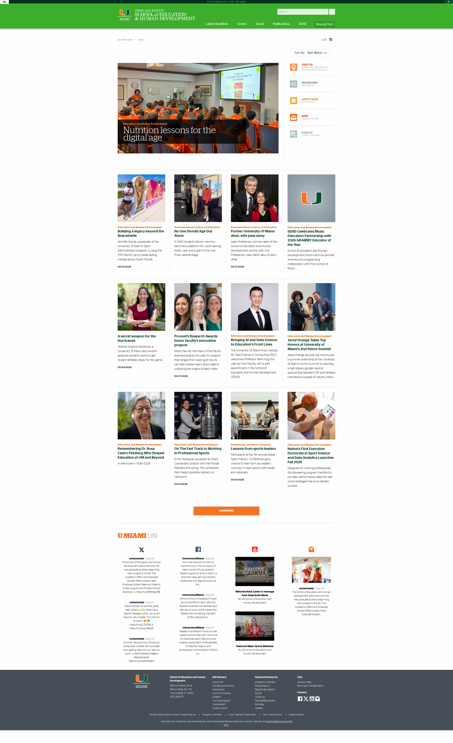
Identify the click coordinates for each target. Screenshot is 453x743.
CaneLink (260, 697)
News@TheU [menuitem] (324, 24)
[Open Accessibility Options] (4, 2)
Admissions (218, 689)
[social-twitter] (306, 698)
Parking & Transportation (310, 686)
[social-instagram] (317, 699)
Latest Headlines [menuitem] (217, 24)
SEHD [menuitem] (302, 24)
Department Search (265, 689)
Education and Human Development (145, 124)
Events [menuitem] (241, 24)
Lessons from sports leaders (253, 449)
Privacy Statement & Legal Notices (242, 715)
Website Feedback (296, 715)
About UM (217, 682)
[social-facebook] (300, 699)
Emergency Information (212, 715)
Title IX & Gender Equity (272, 715)
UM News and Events (223, 686)
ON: (138, 536)
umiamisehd (136, 558)
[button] (445, 733)
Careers (259, 708)
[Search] (332, 12)
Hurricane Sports (221, 701)
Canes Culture (219, 708)
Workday (259, 704)
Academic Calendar (265, 682)
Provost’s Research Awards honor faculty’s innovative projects (195, 341)
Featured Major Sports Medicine (254, 646)
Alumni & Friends (221, 693)
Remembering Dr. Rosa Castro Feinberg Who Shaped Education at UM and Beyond (141, 453)
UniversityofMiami (193, 558)
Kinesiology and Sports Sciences (251, 445)
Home (140, 40)
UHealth (216, 697)
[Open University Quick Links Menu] (448, 2)
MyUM (258, 693)
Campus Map (304, 682)
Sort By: (308, 52)
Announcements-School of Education (197, 227)
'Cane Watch (218, 704)
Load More (226, 510)
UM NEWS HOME (125, 40)
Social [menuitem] (260, 24)
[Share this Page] (328, 41)
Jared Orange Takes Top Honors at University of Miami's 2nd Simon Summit (309, 344)
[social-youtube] (312, 699)
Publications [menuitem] (281, 24)
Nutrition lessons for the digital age (169, 134)
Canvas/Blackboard (265, 701)
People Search (262, 686)
